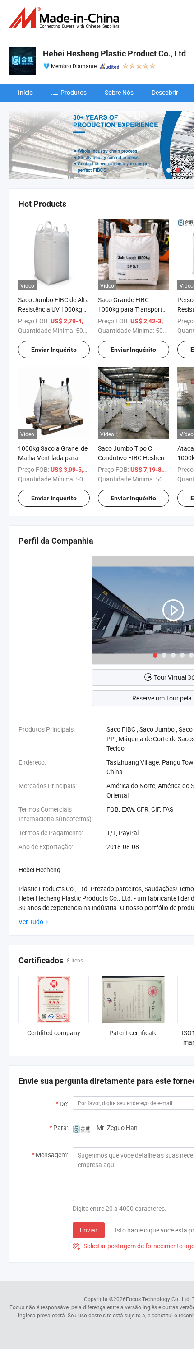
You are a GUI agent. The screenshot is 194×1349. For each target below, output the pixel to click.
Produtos (73, 92)
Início (25, 92)
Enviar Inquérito (54, 349)
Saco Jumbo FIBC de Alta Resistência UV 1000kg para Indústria (53, 309)
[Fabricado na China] (66, 17)
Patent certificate (133, 1032)
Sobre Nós (119, 92)
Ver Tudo (30, 921)
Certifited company (53, 1032)
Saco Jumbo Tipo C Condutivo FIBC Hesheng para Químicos (133, 457)
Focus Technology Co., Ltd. (158, 1298)
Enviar (88, 1230)
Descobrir (165, 92)
